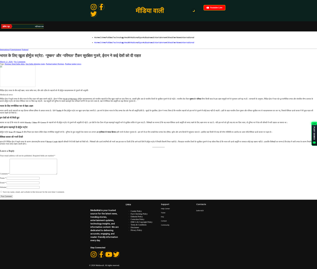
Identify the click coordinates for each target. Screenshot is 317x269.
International (188, 37)
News (179, 37)
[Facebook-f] (101, 7)
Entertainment (160, 37)
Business (149, 37)
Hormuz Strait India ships (15, 64)
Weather (172, 37)
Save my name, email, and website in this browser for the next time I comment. (34, 192)
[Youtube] (109, 254)
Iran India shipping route (35, 64)
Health (127, 37)
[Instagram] (93, 7)
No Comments (19, 62)
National (135, 37)
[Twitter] (93, 14)
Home (97, 37)
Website (3, 187)
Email (3, 183)
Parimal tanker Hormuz (55, 64)
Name (3, 178)
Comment (4, 174)
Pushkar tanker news (73, 64)
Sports (142, 37)
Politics (109, 37)
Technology (118, 37)
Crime (103, 37)
